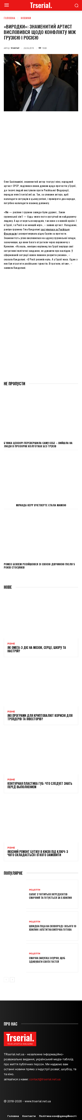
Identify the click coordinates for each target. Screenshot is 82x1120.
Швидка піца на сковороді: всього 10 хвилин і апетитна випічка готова (52, 927)
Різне (11, 644)
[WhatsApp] (46, 120)
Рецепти (34, 890)
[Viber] (72, 120)
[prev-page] (6, 979)
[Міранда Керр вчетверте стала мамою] (41, 476)
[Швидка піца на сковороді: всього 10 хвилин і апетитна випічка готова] (15, 926)
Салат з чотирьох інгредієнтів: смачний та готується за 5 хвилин (50, 896)
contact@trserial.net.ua (45, 1079)
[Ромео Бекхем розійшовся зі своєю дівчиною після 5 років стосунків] (41, 535)
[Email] (55, 120)
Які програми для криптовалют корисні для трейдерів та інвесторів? (39, 717)
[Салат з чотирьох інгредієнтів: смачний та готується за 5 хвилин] (15, 894)
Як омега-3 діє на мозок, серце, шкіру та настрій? (36, 649)
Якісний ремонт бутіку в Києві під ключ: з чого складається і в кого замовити (37, 853)
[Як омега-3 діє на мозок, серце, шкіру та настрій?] (41, 616)
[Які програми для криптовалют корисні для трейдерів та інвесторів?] (41, 684)
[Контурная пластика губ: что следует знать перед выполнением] (41, 752)
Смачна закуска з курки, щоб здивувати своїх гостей (47, 959)
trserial (15, 47)
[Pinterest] (37, 120)
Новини (26, 18)
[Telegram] (63, 120)
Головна (9, 18)
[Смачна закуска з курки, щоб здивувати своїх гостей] (15, 957)
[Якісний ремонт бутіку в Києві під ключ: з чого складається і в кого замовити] (41, 820)
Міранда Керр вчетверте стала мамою (41, 505)
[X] (28, 120)
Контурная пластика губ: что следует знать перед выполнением (39, 785)
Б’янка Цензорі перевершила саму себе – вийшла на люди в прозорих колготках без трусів (38, 444)
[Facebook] (19, 120)
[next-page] (12, 979)
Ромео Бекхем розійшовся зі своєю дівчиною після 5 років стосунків (39, 565)
